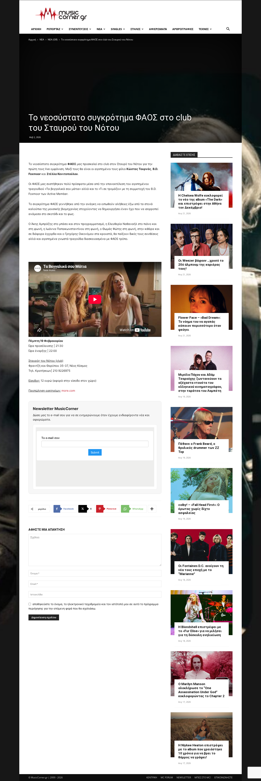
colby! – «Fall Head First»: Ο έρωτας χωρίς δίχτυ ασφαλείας (199, 509)
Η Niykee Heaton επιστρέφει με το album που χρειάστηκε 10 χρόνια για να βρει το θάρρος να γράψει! (200, 751)
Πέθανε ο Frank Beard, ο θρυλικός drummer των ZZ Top (198, 448)
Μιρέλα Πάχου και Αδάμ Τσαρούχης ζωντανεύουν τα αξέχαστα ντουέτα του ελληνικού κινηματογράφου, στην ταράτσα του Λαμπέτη (200, 383)
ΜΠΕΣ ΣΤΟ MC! (203, 777)
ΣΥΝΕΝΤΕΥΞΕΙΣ (78, 29)
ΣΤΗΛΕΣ (135, 29)
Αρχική (32, 39)
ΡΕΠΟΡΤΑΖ (53, 29)
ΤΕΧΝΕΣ (204, 29)
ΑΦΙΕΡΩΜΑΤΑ (158, 29)
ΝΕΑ (99, 29)
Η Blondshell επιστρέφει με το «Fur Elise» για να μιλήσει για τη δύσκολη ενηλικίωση (200, 631)
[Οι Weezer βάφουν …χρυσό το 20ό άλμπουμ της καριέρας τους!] (202, 246)
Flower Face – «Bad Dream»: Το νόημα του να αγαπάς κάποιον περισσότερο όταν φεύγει (199, 324)
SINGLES (116, 29)
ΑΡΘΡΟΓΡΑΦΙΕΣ (182, 29)
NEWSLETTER (184, 777)
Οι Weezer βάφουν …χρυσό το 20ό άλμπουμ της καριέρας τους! (201, 264)
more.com (68, 390)
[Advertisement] (163, 14)
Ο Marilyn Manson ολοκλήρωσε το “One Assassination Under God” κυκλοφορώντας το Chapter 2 (201, 690)
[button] (228, 29)
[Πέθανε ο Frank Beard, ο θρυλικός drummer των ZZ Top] (202, 429)
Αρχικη (36, 29)
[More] (152, 509)
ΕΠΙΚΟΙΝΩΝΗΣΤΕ (223, 777)
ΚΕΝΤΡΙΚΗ (151, 777)
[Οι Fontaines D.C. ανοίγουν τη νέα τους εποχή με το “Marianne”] (202, 551)
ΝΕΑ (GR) (53, 39)
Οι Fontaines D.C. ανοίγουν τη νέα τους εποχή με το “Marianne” (201, 570)
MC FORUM (167, 777)
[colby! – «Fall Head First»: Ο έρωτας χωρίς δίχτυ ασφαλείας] (202, 490)
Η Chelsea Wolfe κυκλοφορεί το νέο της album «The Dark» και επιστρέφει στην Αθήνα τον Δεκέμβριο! (200, 201)
